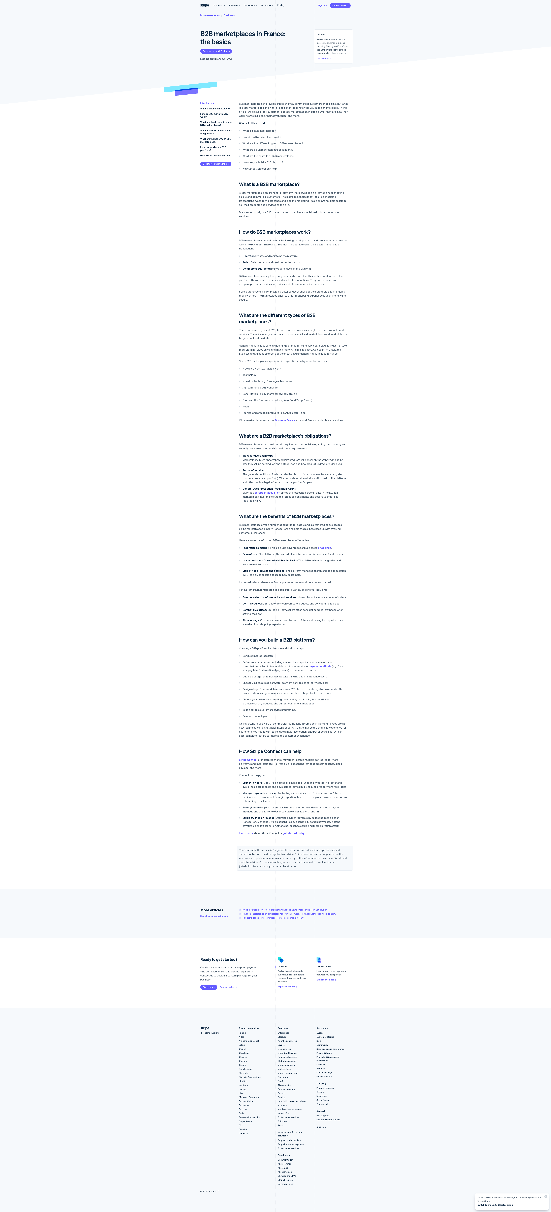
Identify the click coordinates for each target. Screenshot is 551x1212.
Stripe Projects (285, 1179)
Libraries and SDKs (287, 1175)
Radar (242, 1113)
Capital (242, 1048)
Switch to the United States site (494, 1204)
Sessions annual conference (331, 1048)
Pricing (280, 5)
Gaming (281, 1097)
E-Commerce (284, 1048)
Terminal (243, 1129)
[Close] (545, 1197)
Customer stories (325, 1036)
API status (283, 1167)
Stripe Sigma (245, 1121)
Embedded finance (287, 1052)
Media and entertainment (290, 1109)
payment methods (320, 666)
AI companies (284, 1085)
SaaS (280, 1081)
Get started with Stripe (215, 51)
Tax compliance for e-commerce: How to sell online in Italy (273, 917)
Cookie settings (324, 1072)
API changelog (285, 1171)
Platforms (283, 1077)
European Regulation (267, 492)
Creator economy (286, 1089)
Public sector (284, 1121)
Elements (244, 1073)
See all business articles (213, 915)
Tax (241, 1125)
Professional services (288, 1117)
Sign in (321, 5)
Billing (242, 1044)
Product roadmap (325, 1087)
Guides (320, 1032)
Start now (208, 987)
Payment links (246, 1101)
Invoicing (243, 1085)
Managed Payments (249, 1097)
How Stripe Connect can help (215, 155)
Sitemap (321, 1068)
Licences (321, 1064)
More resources (210, 15)
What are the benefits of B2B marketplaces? (215, 140)
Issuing (242, 1089)
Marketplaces (284, 1069)
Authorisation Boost (249, 1040)
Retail (280, 1125)
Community (322, 1044)
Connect (243, 1060)
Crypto (242, 1064)
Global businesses (287, 1060)
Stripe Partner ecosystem (291, 1144)
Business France (285, 420)
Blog (319, 1040)
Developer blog (285, 1183)
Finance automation (287, 1056)
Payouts (243, 1109)
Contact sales (339, 5)
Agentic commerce (287, 1040)
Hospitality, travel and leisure (292, 1101)
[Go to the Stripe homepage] (204, 1028)
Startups (282, 1036)
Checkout (244, 1052)
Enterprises (283, 1032)
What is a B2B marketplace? (215, 108)
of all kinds (324, 547)
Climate (243, 1056)
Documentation (285, 1159)
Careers (320, 1091)
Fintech (281, 1093)
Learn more (323, 58)
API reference (285, 1163)
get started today (293, 833)
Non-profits (283, 1113)
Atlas (241, 1036)
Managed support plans (328, 1119)
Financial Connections (250, 1077)
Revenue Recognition (249, 1117)
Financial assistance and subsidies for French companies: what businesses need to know (289, 913)
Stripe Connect (248, 759)
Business (229, 15)
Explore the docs (325, 979)
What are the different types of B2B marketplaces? (216, 124)
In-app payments (286, 1064)
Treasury (243, 1133)
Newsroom (322, 1096)
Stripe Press (323, 1100)
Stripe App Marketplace (289, 1140)
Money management (288, 1073)
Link (241, 1093)
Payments (244, 1105)
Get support (323, 1115)
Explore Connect (286, 986)
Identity (243, 1081)
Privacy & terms (324, 1052)
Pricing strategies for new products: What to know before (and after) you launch (284, 909)
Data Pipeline (245, 1069)
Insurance (282, 1105)
